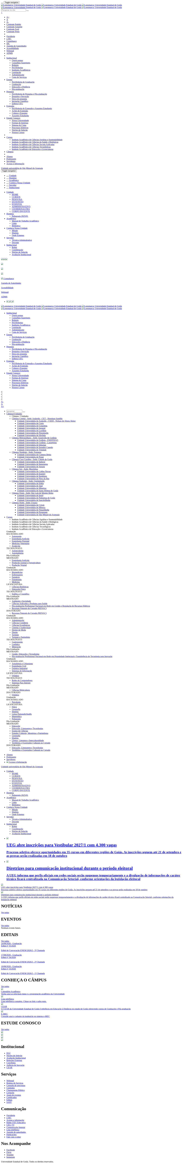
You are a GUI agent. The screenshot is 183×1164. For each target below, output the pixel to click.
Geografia (16, 709)
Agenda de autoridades (16, 1132)
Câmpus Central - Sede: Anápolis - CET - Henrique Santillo (37, 418)
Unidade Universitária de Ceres (30, 423)
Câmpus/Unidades (14, 414)
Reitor (14, 247)
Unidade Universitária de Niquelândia (33, 510)
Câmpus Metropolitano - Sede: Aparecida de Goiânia (34, 438)
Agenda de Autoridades (16, 46)
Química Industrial (19, 668)
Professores (11, 159)
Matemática (17, 716)
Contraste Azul (12, 29)
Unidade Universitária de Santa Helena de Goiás (37, 491)
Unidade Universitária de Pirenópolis (32, 433)
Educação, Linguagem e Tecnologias (27, 728)
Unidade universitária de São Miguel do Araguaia (22, 168)
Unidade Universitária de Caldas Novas (34, 471)
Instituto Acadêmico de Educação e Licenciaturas (32, 149)
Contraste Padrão (13, 24)
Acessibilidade (12, 48)
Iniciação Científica (20, 101)
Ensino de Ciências (20, 731)
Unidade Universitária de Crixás (30, 505)
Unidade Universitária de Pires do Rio (33, 479)
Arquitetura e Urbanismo (22, 663)
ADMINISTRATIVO (21, 206)
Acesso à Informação (15, 164)
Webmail (10, 51)
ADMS (9, 53)
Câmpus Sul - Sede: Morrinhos (25, 469)
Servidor (12, 185)
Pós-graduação (18, 89)
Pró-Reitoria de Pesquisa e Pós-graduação (29, 94)
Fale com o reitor (13, 1137)
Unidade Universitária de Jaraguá (31, 428)
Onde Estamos (18, 235)
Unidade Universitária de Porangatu (32, 512)
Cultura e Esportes (19, 113)
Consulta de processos (15, 1085)
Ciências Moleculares (21, 690)
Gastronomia (17, 642)
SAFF (9, 1102)
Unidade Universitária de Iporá (30, 495)
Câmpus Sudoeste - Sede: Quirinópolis (28, 481)
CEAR (9, 1067)
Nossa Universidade (20, 120)
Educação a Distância (21, 87)
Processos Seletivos (20, 128)
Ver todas (5, 912)
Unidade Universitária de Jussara (31, 466)
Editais (9, 1100)
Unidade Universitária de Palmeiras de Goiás (36, 498)
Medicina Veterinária (20, 543)
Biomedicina (17, 572)
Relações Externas (14, 1060)
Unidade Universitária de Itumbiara (32, 476)
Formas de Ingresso (20, 123)
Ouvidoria (10, 36)
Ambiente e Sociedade (21, 601)
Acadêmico (14, 180)
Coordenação (17, 250)
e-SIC (8, 39)
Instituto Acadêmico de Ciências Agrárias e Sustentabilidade (37, 140)
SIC (8, 43)
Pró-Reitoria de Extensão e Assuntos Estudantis (32, 108)
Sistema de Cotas (19, 125)
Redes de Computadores (22, 680)
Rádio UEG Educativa (16, 1122)
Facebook (10, 1150)
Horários (12, 178)
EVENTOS (17, 204)
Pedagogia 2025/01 (20, 216)
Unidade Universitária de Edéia (30, 483)
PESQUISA (17, 199)
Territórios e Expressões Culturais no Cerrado (31, 743)
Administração (18, 75)
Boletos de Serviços (14, 1083)
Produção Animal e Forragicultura (26, 563)
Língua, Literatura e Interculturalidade (28, 740)
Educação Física (19, 589)
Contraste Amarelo (14, 27)
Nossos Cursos (18, 132)
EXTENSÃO (17, 202)
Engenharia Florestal (20, 541)
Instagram (10, 1157)
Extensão (10, 106)
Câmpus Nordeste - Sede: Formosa (26, 452)
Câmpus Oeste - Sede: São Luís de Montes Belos (32, 493)
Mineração (16, 647)
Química (15, 675)
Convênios (11, 1063)
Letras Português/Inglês (22, 714)
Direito (15, 632)
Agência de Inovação (15, 1065)
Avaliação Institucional (21, 254)
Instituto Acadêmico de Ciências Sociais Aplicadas (33, 144)
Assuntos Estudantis (20, 116)
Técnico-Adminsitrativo (22, 240)
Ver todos (5, 925)
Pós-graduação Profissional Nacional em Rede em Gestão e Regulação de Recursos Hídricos (51, 606)
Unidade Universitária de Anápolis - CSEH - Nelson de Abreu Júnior (46, 421)
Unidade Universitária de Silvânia (31, 435)
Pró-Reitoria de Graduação (23, 82)
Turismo (15, 635)
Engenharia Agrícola (20, 539)
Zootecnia (16, 546)
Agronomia (16, 536)
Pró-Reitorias (17, 67)
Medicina (16, 582)
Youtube (10, 1155)
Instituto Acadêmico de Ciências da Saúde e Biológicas (35, 142)
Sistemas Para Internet (21, 683)
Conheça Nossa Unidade (19, 183)
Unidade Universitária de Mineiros (31, 488)
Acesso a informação (15, 1120)
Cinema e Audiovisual (21, 627)
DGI (8, 1053)
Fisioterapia (17, 579)
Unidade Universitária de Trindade (31, 450)
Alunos (9, 156)
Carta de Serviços (19, 77)
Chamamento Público (15, 1090)
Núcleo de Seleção (20, 130)
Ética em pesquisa (19, 99)
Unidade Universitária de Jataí (30, 486)
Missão (15, 230)
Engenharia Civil (19, 666)
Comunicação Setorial (15, 1127)
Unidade (12, 175)
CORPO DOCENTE (21, 211)
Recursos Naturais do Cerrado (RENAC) (29, 608)
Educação (16, 726)
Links (14, 223)
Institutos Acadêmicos (21, 70)
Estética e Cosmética (20, 594)
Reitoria (15, 65)
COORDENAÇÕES (21, 209)
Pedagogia (16, 719)
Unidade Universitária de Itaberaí (31, 462)
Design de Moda (19, 630)
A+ (7, 17)
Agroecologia (17, 551)
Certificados (11, 1097)
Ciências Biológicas (20, 587)
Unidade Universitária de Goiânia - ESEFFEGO (37, 440)
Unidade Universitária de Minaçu (31, 507)
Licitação (10, 1093)
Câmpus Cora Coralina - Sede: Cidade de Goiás (32, 459)
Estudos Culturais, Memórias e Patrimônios (30, 733)
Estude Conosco (13, 118)
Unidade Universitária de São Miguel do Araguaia (38, 515)
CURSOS (16, 197)
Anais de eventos (13, 1095)
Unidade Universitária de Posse (30, 457)
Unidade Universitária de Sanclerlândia (33, 500)
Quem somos (17, 60)
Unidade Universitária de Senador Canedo (35, 447)
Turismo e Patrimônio (21, 637)
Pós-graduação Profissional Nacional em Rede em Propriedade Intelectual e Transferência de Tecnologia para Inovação (62, 656)
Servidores (10, 161)
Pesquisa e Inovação (20, 96)
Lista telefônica (12, 1130)
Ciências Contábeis (20, 623)
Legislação (16, 72)
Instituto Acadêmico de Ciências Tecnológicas (31, 147)
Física (14, 707)
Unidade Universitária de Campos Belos (34, 454)
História (15, 233)
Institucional (11, 58)
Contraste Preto (12, 31)
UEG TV (10, 1125)
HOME (15, 194)
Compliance (11, 41)
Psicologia (16, 702)
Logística (16, 644)
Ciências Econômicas (21, 625)
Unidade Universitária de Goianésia (32, 426)
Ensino (9, 79)
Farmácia (16, 577)
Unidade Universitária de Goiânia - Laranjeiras (37, 442)
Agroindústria (17, 553)
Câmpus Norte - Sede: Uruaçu (24, 503)
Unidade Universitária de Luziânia (31, 430)
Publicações (11, 1134)
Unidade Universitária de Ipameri (31, 474)
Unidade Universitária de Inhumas (31, 445)
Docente (15, 242)
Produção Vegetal (19, 565)
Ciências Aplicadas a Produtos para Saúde (29, 603)
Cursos (9, 137)
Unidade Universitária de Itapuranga (32, 464)
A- (7, 22)
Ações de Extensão (20, 111)
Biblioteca (16, 226)
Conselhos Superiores (21, 63)
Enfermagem (17, 575)
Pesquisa (10, 91)
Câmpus (9, 152)
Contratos (10, 1088)
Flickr (8, 1152)
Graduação (16, 84)
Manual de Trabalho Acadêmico (25, 221)
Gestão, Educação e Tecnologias (25, 654)
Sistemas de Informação (22, 671)
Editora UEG (17, 103)
